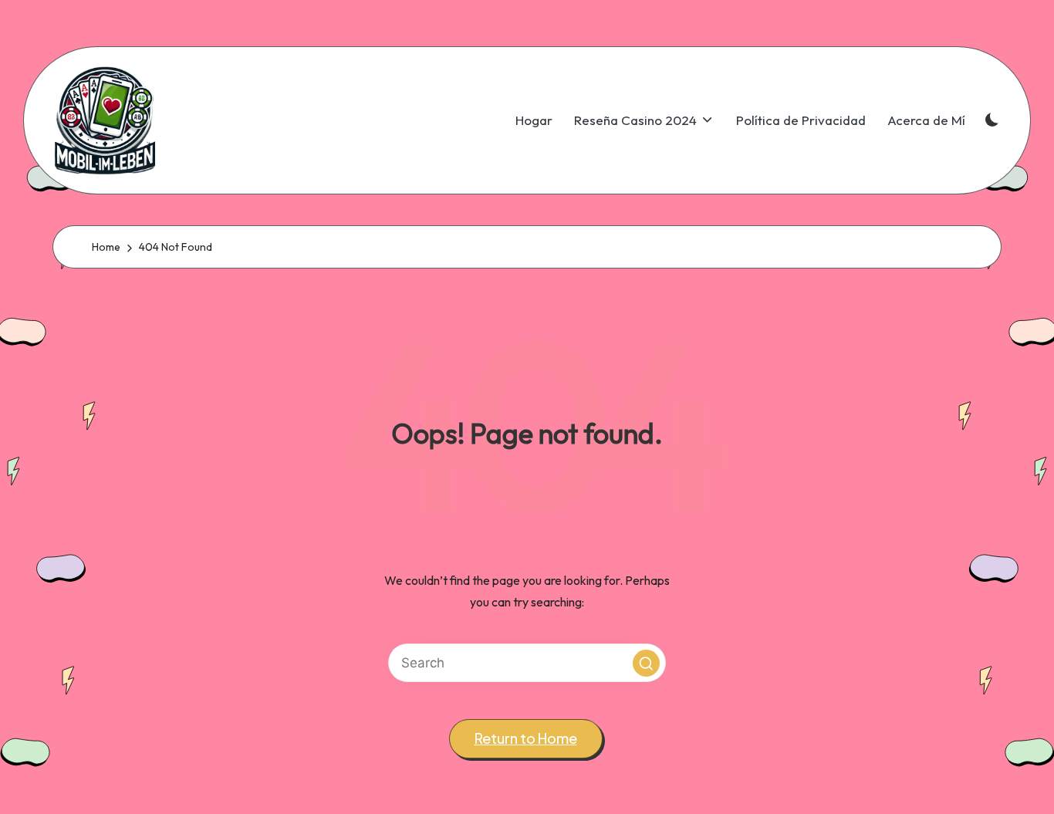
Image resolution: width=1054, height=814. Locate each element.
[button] (646, 663)
